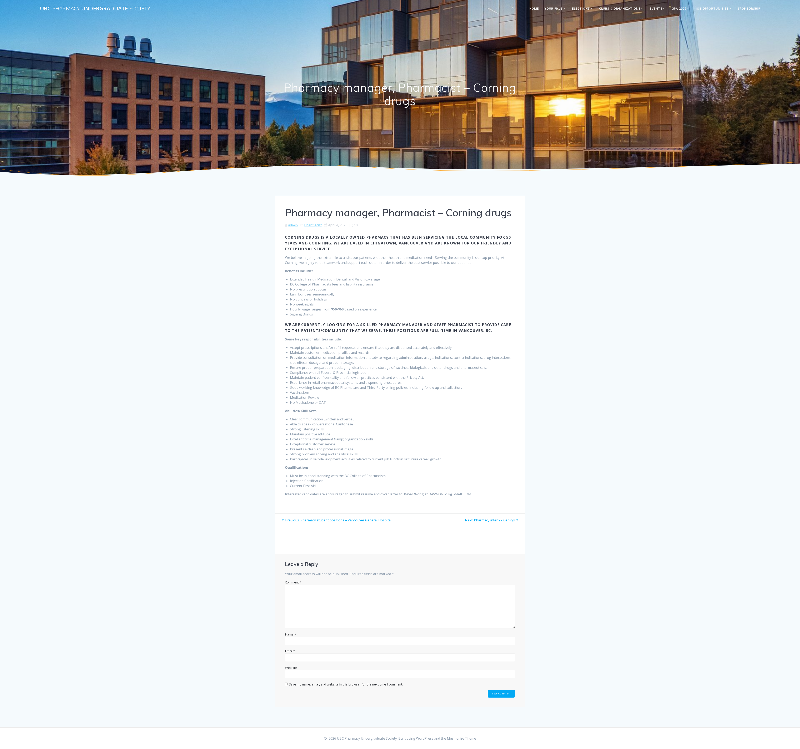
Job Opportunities (712, 8)
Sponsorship (749, 8)
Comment (293, 582)
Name (290, 634)
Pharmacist (313, 225)
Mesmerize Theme (461, 738)
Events (656, 8)
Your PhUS (554, 8)
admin (293, 225)
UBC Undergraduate (95, 8)
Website (291, 668)
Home (534, 8)
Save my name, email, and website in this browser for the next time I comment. (346, 684)
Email (290, 651)
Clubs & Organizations (619, 8)
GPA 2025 (679, 8)
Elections (581, 8)
